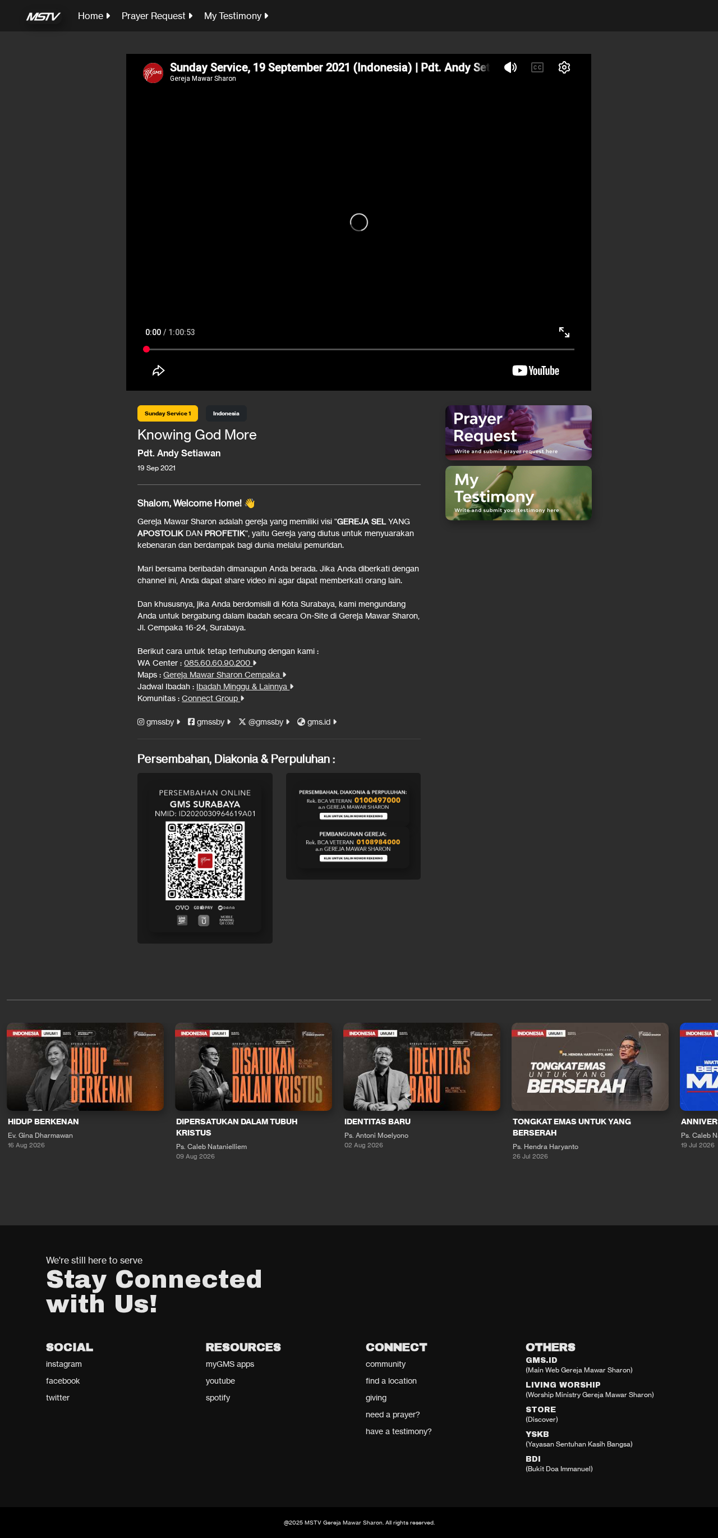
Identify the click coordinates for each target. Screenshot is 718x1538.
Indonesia (226, 413)
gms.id (319, 721)
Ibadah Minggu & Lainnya (242, 686)
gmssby (160, 721)
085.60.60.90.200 (218, 662)
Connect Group (211, 698)
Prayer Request (155, 15)
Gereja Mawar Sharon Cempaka (222, 674)
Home (91, 15)
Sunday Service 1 (168, 413)
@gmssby (266, 721)
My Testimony (234, 15)
